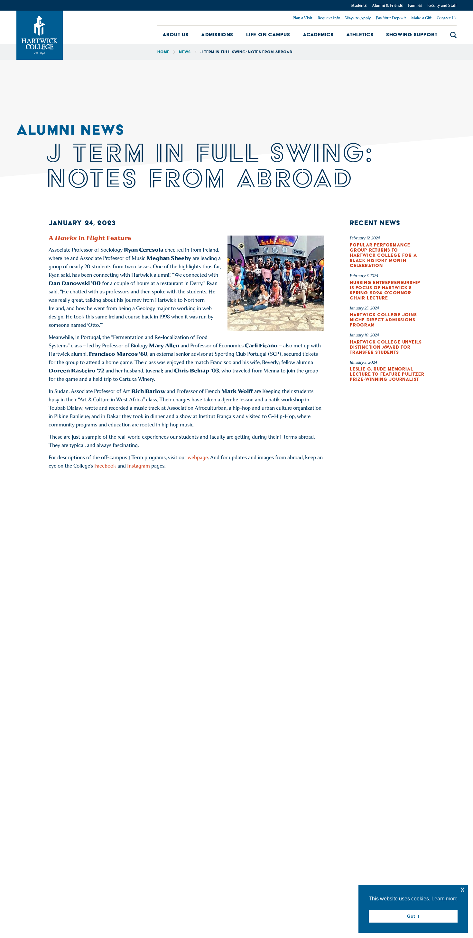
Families (415, 5)
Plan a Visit (302, 18)
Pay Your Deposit (391, 18)
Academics (318, 34)
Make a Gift (421, 18)
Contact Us (447, 18)
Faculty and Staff (442, 5)
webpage (198, 457)
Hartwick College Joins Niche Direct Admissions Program (383, 319)
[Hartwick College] (39, 35)
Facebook (105, 465)
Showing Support (411, 34)
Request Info (329, 18)
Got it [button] (413, 916)
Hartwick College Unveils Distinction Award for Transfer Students (386, 347)
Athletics (359, 34)
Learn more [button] (444, 898)
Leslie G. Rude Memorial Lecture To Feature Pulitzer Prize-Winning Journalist (387, 374)
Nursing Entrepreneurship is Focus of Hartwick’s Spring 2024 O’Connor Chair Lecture (385, 290)
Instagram (138, 465)
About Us (175, 34)
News (184, 51)
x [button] (462, 889)
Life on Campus (268, 34)
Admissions (217, 34)
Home (163, 51)
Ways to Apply (358, 18)
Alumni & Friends (387, 5)
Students (359, 5)
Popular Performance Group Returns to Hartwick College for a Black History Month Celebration (383, 255)
